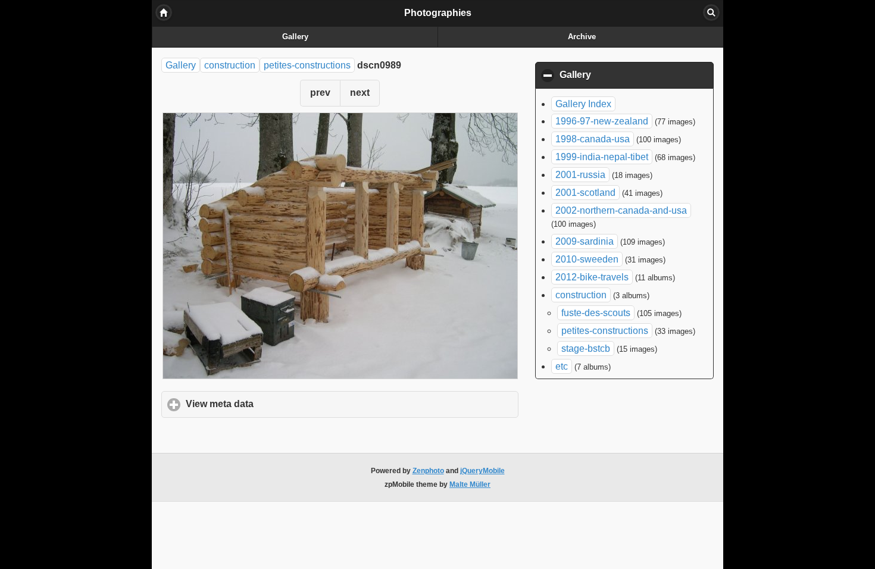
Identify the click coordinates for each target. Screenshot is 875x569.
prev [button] (320, 92)
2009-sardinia (584, 241)
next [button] (360, 92)
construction (229, 65)
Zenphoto (428, 471)
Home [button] (164, 12)
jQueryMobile (482, 471)
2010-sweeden (586, 259)
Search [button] (711, 12)
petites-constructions (307, 65)
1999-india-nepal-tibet (601, 157)
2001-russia (580, 175)
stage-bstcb (585, 348)
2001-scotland (585, 192)
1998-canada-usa (592, 139)
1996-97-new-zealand (601, 121)
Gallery (295, 37)
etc (561, 366)
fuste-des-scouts (595, 313)
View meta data (275, 404)
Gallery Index (583, 104)
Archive (582, 37)
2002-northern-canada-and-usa (621, 210)
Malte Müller (469, 484)
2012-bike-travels (592, 277)
